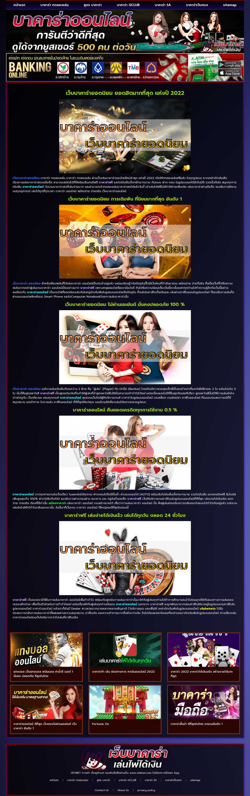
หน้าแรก (19, 4)
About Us (123, 790)
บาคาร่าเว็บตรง (197, 4)
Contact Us (102, 790)
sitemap (229, 4)
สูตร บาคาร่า (93, 4)
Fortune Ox (100, 724)
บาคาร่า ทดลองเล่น (54, 4)
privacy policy (146, 790)
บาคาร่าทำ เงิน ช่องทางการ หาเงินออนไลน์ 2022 (123, 672)
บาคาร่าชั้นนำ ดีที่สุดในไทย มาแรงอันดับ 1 (197, 724)
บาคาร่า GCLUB (128, 4)
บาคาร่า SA (163, 4)
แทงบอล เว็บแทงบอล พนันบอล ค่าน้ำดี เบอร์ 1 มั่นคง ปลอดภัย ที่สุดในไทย (43, 674)
